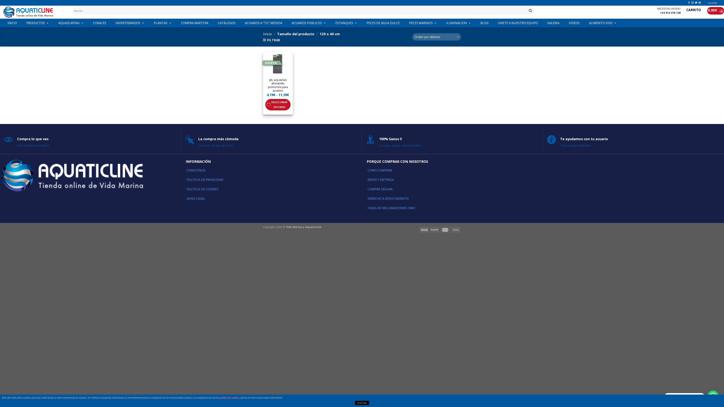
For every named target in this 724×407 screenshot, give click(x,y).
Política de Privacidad (205, 180)
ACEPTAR (362, 403)
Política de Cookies (202, 189)
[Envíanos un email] (700, 3)
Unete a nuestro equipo (518, 23)
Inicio (267, 33)
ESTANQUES (344, 23)
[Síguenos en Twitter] (696, 3)
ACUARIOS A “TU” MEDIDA (263, 23)
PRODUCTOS (35, 23)
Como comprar (380, 170)
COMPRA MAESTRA (194, 23)
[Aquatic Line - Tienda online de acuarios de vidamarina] (35, 12)
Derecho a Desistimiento (388, 199)
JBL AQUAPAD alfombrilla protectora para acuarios (278, 85)
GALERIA (553, 23)
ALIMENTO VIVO (601, 23)
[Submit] (530, 11)
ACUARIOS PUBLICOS (307, 23)
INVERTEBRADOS (128, 23)
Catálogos (226, 23)
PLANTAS (160, 23)
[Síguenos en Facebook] (689, 3)
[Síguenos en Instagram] (692, 3)
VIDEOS (574, 23)
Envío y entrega (381, 180)
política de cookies (229, 397)
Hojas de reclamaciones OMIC (392, 208)
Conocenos (196, 170)
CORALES (99, 23)
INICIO (12, 23)
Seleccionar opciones (279, 104)
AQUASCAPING (69, 23)
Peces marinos (421, 23)
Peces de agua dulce (383, 23)
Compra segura (380, 189)
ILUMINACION (456, 23)
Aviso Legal (196, 199)
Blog (484, 23)
